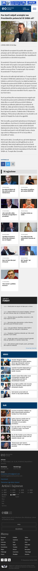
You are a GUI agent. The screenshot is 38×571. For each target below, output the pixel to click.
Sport (2, 539)
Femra (2, 554)
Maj (3, 503)
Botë (26, 547)
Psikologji (3, 552)
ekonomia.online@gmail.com (10, 474)
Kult (14, 542)
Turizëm (15, 547)
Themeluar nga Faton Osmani (10, 482)
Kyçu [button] (19, 524)
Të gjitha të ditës (31, 348)
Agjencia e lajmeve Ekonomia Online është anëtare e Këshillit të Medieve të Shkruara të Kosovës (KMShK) (22, 567)
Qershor (4, 505)
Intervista (15, 552)
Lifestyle (3, 542)
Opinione (15, 539)
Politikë (15, 537)
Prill (3, 501)
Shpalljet (15, 554)
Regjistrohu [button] (19, 529)
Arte (26, 542)
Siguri (14, 544)
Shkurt (4, 496)
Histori (15, 549)
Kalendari (27, 544)
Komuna (3, 544)
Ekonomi (3, 537)
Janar (3, 494)
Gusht (17, 496)
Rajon (2, 549)
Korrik (17, 494)
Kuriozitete (4, 547)
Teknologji (28, 552)
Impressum (4, 479)
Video (26, 537)
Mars (3, 499)
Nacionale (27, 539)
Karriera (27, 554)
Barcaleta (27, 549)
